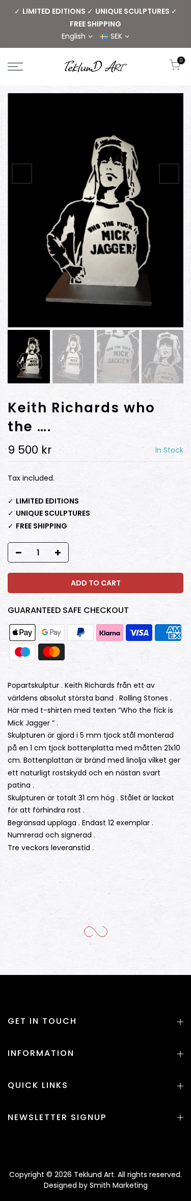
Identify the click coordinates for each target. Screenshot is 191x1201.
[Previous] (22, 173)
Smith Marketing (119, 1185)
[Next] (169, 173)
